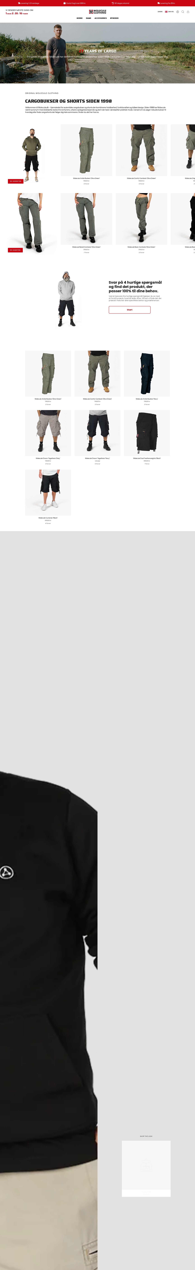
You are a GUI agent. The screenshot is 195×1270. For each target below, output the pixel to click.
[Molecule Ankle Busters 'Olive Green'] (86, 150)
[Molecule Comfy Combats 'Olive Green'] (141, 150)
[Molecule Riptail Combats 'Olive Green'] (86, 219)
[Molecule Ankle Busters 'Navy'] (147, 374)
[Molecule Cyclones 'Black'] (48, 493)
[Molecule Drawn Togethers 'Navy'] (97, 433)
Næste (191, 150)
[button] (79, 18)
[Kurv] (188, 12)
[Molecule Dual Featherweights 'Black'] (147, 433)
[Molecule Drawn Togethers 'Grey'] (48, 433)
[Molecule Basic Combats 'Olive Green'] (141, 219)
